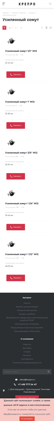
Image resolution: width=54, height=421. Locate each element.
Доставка (27, 348)
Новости (27, 344)
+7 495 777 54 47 (27, 384)
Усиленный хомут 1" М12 (20, 101)
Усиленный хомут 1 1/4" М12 (22, 203)
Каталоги (27, 355)
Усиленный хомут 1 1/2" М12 (22, 254)
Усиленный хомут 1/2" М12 (21, 51)
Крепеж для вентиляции (27, 307)
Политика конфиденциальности (27, 363)
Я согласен (27, 418)
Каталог (27, 297)
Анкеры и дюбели (27, 314)
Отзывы (27, 352)
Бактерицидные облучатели (27, 331)
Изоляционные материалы (27, 324)
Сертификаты (27, 359)
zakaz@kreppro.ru (27, 380)
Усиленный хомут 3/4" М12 (21, 152)
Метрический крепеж (27, 310)
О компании (27, 339)
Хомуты (27, 303)
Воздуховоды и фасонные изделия (27, 327)
